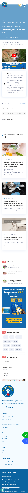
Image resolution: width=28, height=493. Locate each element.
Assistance (5, 427)
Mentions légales (6, 476)
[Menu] (24, 5)
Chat (12, 337)
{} (19, 113)
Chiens (15, 341)
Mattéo (16, 37)
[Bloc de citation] (14, 113)
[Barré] (8, 113)
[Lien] (17, 113)
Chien (5, 337)
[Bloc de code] (16, 113)
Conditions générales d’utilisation (11, 482)
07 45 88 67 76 (8, 464)
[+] (21, 113)
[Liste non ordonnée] (12, 113)
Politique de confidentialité (9, 484)
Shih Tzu (6, 345)
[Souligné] (7, 113)
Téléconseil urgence (7, 419)
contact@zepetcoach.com (11, 462)
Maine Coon (7, 341)
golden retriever (16, 345)
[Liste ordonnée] (10, 113)
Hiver (5, 349)
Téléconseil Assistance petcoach (10, 424)
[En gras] (3, 113)
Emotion (18, 349)
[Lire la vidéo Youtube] (14, 55)
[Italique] (5, 113)
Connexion (23, 103)
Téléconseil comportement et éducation (12, 422)
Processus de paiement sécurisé (10, 479)
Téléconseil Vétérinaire (8, 417)
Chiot (11, 349)
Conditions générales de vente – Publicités (13, 491)
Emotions (18, 337)
